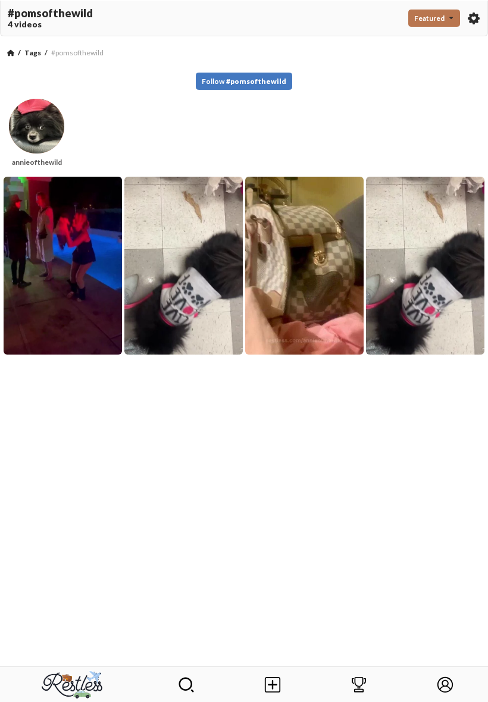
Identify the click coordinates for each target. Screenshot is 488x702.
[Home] (10, 53)
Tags (32, 52)
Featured (429, 18)
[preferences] (473, 18)
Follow (244, 81)
